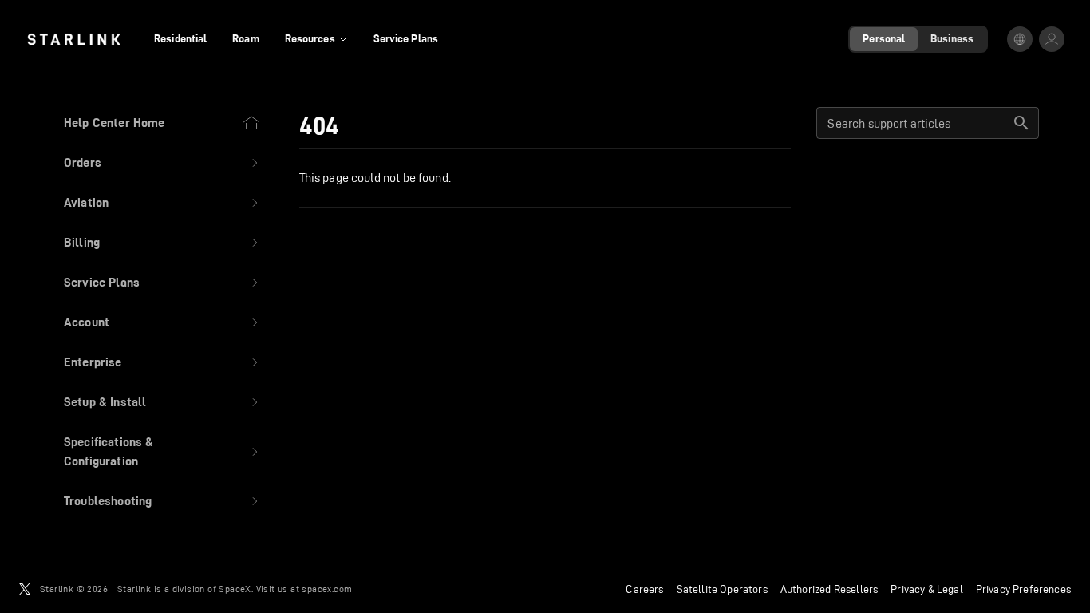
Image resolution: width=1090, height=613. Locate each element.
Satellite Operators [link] (722, 589)
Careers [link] (644, 589)
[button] (162, 163)
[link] (74, 39)
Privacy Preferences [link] (1023, 589)
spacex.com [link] (327, 588)
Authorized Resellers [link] (829, 589)
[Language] (1020, 39)
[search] (1021, 123)
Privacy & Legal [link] (927, 589)
